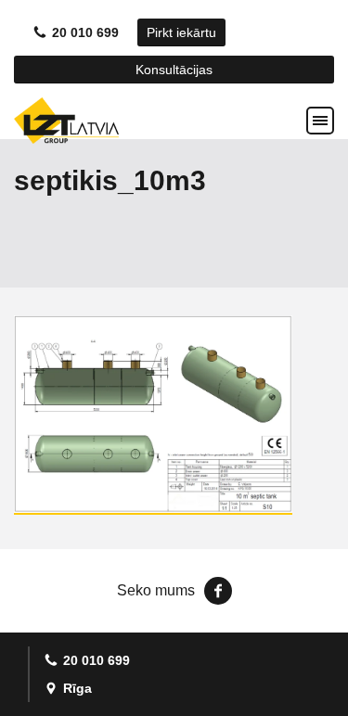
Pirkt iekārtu (181, 32)
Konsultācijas (174, 69)
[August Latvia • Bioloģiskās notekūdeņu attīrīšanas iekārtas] (66, 120)
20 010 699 (85, 32)
